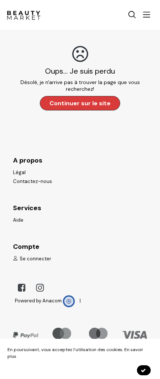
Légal (19, 172)
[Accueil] (24, 14)
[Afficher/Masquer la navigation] (148, 15)
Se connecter (35, 259)
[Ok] (144, 370)
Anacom (52, 301)
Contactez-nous (32, 181)
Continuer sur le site (80, 103)
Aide (18, 220)
